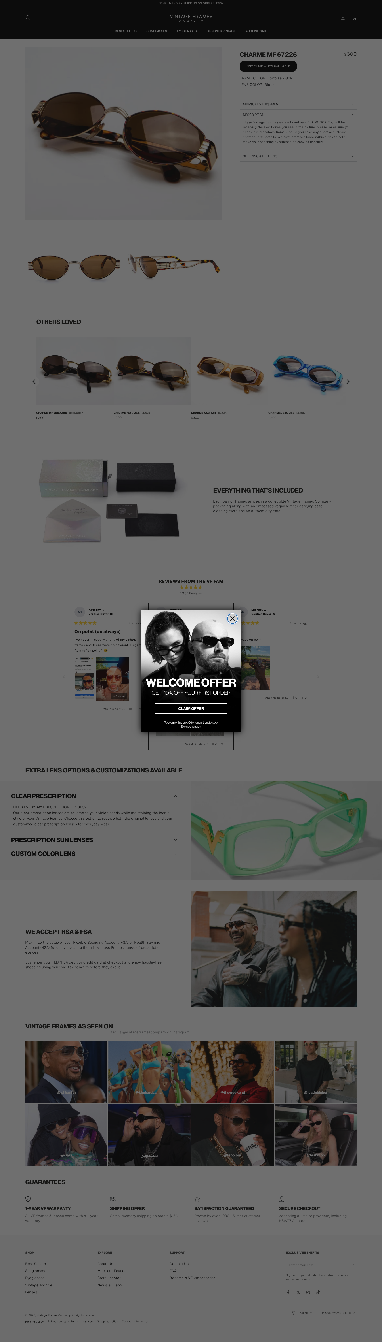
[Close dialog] (232, 619)
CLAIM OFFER (191, 708)
